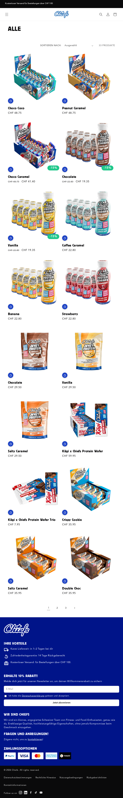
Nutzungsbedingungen (71, 778)
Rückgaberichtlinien (97, 778)
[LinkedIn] (25, 792)
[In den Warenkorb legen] (10, 100)
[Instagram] (20, 792)
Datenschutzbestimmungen (18, 778)
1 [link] (48, 608)
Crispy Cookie (72, 520)
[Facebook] (30, 792)
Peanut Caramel (74, 108)
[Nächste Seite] (74, 607)
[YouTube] (41, 792)
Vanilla (13, 245)
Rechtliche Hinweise (46, 778)
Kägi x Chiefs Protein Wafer (82, 451)
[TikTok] (35, 792)
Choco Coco (16, 108)
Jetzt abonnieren (61, 703)
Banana (14, 314)
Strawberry (70, 314)
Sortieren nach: (50, 45)
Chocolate (69, 176)
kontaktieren (35, 739)
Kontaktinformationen (15, 785)
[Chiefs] (16, 630)
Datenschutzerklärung (33, 696)
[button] (6, 14)
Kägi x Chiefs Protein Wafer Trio (32, 520)
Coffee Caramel (73, 245)
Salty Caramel (18, 451)
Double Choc (71, 588)
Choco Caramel (18, 176)
